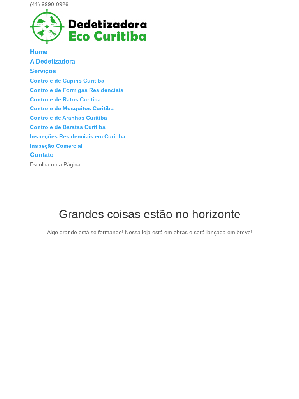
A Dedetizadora (52, 61)
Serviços (43, 71)
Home (38, 52)
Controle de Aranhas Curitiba (68, 118)
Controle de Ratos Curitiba (65, 99)
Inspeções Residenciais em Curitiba (77, 136)
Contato (42, 155)
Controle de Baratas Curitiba (68, 127)
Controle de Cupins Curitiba (67, 81)
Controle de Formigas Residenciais (76, 90)
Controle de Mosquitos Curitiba (72, 108)
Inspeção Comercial (56, 146)
